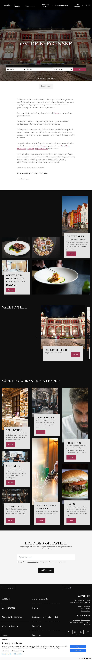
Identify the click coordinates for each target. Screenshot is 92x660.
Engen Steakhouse (41, 148)
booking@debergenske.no (82, 602)
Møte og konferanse (12, 616)
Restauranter (30, 6)
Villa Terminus (74, 622)
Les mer (71, 254)
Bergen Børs (76, 620)
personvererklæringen (32, 562)
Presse (5, 634)
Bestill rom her (10, 66)
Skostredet (87, 624)
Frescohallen (21, 148)
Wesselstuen (65, 146)
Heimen (56, 113)
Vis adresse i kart (85, 611)
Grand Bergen (41, 146)
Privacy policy (18, 654)
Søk (80, 69)
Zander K (81, 622)
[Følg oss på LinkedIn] (81, 632)
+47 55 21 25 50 (85, 600)
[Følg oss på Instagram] (74, 632)
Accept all (78, 647)
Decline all (78, 650)
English (4, 639)
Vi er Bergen (77, 5)
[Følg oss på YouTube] (88, 632)
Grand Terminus (85, 620)
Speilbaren (30, 148)
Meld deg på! (46, 570)
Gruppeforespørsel (61, 5)
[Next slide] (89, 337)
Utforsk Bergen (10, 625)
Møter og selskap (45, 5)
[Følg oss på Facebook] (68, 632)
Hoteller (17, 6)
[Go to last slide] (36, 337)
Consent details (6, 654)
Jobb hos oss (46, 86)
